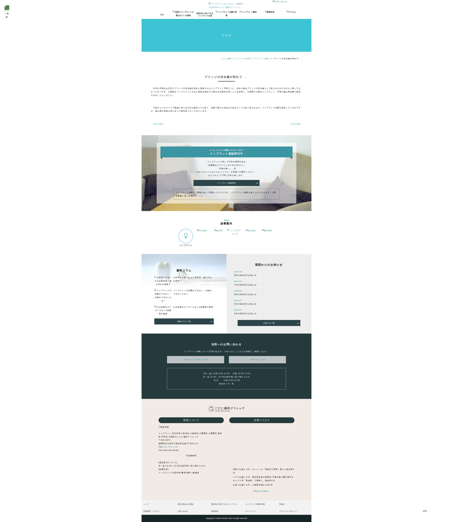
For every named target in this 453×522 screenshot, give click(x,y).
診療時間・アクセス (151, 511)
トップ (146, 504)
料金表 (282, 504)
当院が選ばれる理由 (185, 504)
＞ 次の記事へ (295, 124)
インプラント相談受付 (226, 183)
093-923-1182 (171, 447)
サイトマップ (250, 511)
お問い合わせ (182, 511)
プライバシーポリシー (288, 511)
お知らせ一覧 (269, 323)
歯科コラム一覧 (184, 321)
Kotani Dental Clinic (224, 518)
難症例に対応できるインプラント (224, 504)
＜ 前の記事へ (158, 124)
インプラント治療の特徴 (255, 504)
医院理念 (214, 511)
